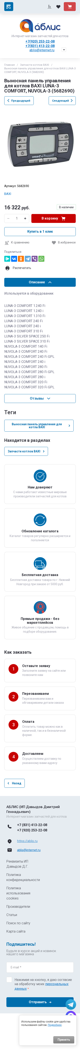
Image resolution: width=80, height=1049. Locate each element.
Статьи (11, 915)
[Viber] (35, 259)
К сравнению (20, 242)
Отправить (38, 1002)
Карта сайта (15, 931)
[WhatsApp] (41, 259)
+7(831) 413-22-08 (40, 46)
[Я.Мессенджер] (7, 259)
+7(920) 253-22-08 (40, 41)
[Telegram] (28, 259)
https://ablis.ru (27, 841)
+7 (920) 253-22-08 (32, 830)
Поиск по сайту (18, 923)
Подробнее (55, 1025)
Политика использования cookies (18, 893)
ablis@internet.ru (41, 50)
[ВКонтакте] (14, 259)
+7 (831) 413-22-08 (32, 825)
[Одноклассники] (21, 259)
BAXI (7, 194)
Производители (18, 907)
